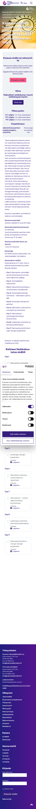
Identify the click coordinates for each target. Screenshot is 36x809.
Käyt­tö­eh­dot (7, 717)
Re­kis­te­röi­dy (7, 799)
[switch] (31, 412)
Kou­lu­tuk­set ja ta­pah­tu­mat (12, 700)
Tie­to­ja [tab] (30, 372)
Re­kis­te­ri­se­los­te (8, 720)
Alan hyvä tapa (7, 711)
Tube (7, 756)
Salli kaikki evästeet (18, 434)
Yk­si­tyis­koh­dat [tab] (18, 372)
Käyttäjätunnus (7, 772)
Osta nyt (18, 102)
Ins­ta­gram (6, 759)
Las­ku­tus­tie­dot (8, 680)
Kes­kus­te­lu (6, 739)
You (3, 756)
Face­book (5, 750)
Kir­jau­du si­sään (18, 80)
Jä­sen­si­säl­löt (7, 697)
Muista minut (9, 789)
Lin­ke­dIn (5, 753)
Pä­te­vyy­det (6, 708)
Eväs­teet (5, 723)
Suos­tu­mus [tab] (6, 372)
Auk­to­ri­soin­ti (7, 705)
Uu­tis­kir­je (5, 762)
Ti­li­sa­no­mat (14, 3)
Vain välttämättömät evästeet (18, 441)
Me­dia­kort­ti (6, 726)
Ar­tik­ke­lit (5, 736)
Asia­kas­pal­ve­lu (7, 714)
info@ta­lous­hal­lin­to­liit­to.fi (12, 663)
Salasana (5, 780)
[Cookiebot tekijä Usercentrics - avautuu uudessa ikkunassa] (25, 366)
